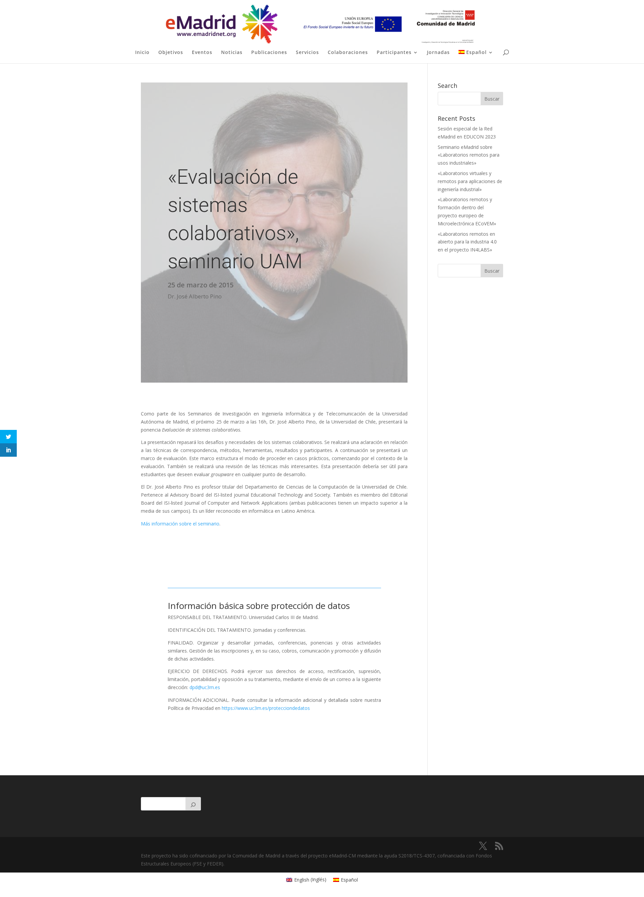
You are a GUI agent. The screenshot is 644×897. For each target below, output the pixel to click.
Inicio (142, 52)
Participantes (394, 52)
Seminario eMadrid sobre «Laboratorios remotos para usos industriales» (468, 155)
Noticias (232, 52)
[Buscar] (193, 803)
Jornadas (438, 52)
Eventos (202, 52)
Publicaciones (269, 52)
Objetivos (170, 52)
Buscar (491, 271)
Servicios (307, 52)
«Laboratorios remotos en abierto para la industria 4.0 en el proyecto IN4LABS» (467, 242)
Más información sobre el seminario (180, 523)
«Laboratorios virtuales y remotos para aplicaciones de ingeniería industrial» (470, 181)
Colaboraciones (348, 52)
